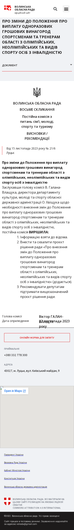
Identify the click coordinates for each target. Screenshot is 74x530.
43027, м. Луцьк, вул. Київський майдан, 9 (32, 370)
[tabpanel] (37, 204)
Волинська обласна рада (25, 8)
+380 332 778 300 (15, 355)
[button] (66, 8)
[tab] (37, 67)
